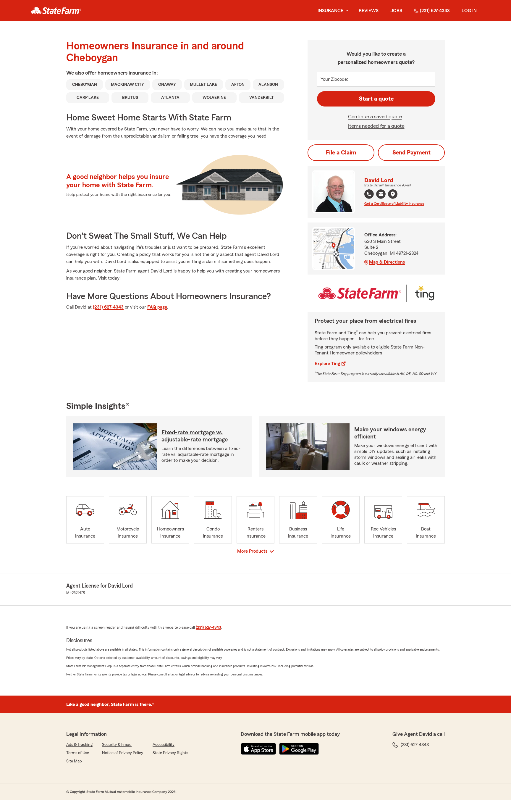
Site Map (74, 761)
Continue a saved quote (375, 116)
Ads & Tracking (79, 745)
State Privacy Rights (170, 753)
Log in (469, 10)
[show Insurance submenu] (345, 11)
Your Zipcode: (334, 79)
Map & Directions (387, 262)
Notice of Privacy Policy (122, 753)
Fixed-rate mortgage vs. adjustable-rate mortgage (194, 436)
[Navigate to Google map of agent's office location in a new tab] (392, 194)
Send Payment (411, 153)
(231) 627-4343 (435, 10)
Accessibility (163, 745)
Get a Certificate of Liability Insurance (394, 203)
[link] (56, 11)
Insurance (330, 10)
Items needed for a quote (376, 126)
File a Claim (341, 153)
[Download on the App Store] (258, 749)
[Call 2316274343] (369, 194)
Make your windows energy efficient (390, 433)
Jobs (396, 10)
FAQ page (157, 307)
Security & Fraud (117, 745)
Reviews (369, 10)
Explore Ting (327, 363)
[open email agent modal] (381, 194)
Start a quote (376, 99)
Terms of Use (77, 753)
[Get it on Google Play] (299, 749)
